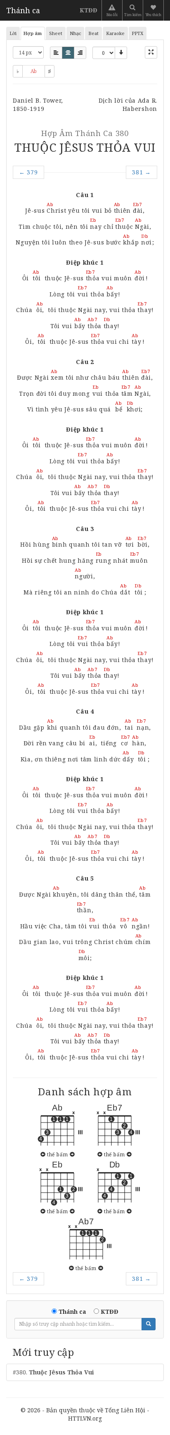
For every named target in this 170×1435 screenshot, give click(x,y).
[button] (154, 10)
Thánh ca (23, 10)
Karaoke (115, 33)
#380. (53, 1372)
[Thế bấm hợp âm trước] (43, 1154)
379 (28, 172)
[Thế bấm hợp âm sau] (72, 1154)
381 (141, 172)
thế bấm (57, 1154)
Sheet (55, 33)
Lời (13, 33)
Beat (93, 33)
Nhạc (75, 33)
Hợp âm (33, 33)
